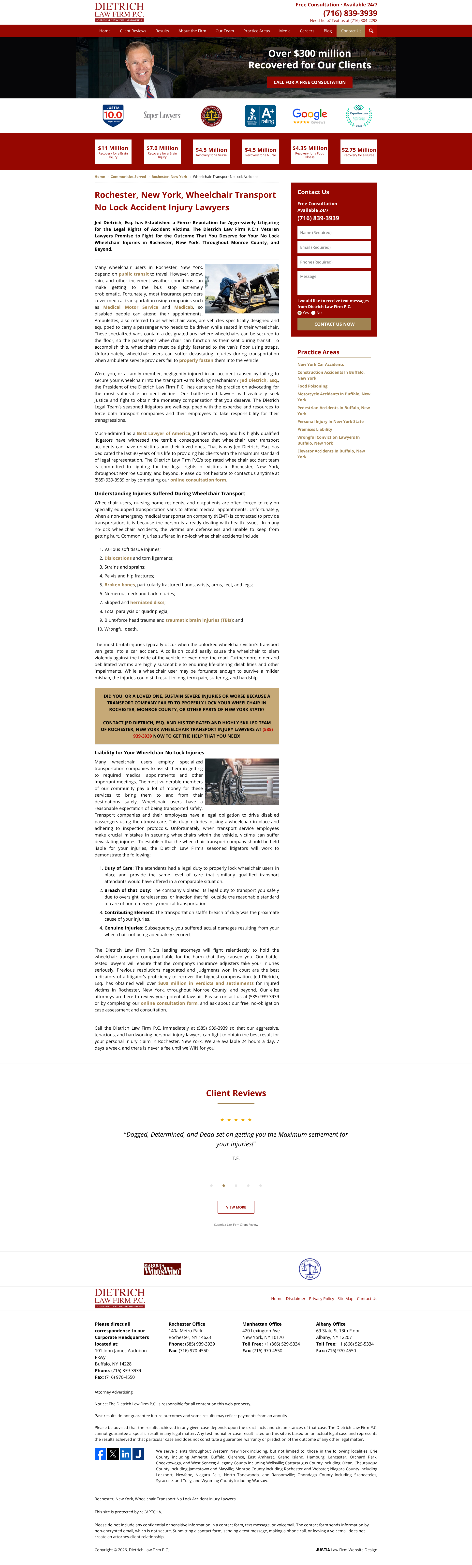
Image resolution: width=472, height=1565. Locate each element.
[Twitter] (112, 1453)
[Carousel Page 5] (260, 1185)
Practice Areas (256, 30)
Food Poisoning (312, 386)
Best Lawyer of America (163, 433)
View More (236, 1207)
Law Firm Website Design (346, 1549)
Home (105, 30)
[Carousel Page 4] (248, 1185)
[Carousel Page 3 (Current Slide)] (236, 1185)
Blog (328, 30)
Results (162, 30)
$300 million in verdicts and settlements (206, 983)
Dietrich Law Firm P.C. (149, 1549)
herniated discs (147, 602)
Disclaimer (296, 1298)
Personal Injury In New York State (330, 421)
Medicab (183, 307)
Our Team (225, 30)
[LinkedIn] (125, 1453)
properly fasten (196, 360)
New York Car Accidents (320, 364)
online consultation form (198, 480)
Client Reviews (133, 30)
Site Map (346, 1298)
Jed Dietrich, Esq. (259, 380)
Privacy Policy (321, 1298)
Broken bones (119, 585)
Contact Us (351, 30)
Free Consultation (317, 4)
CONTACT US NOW (334, 324)
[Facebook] (100, 1453)
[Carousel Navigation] (236, 1185)
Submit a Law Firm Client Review (236, 1225)
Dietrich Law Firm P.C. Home (119, 12)
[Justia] (138, 1453)
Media (285, 30)
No (319, 312)
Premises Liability (314, 429)
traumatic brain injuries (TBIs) (199, 620)
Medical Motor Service (130, 307)
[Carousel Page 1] (211, 1185)
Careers (307, 30)
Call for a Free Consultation (310, 82)
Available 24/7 (360, 4)
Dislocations (118, 558)
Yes (306, 312)
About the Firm (192, 30)
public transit (134, 274)
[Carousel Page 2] (224, 1185)
